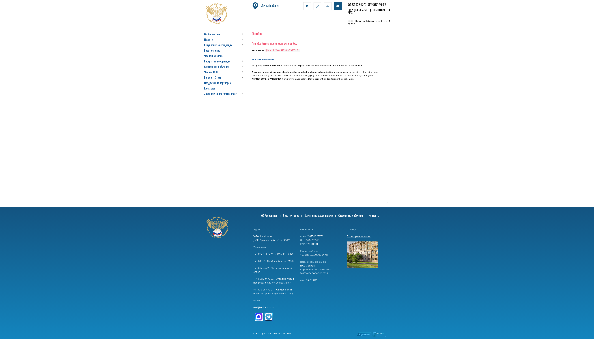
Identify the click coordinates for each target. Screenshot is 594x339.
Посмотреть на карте (358, 236)
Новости (208, 40)
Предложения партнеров (217, 83)
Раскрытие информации (217, 61)
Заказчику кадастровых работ (220, 94)
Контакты (209, 88)
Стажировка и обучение (216, 67)
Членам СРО (211, 72)
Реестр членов (212, 50)
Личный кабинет (270, 5)
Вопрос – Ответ (212, 77)
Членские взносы (213, 56)
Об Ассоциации (212, 34)
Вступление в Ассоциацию (218, 45)
